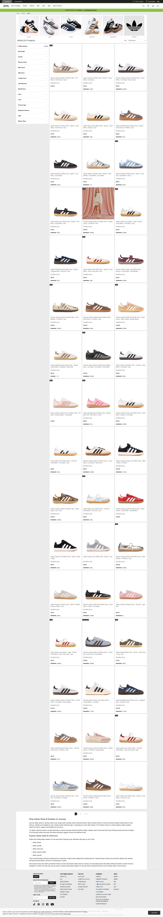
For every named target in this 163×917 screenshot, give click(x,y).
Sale (115, 886)
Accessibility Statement (102, 889)
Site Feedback (63, 894)
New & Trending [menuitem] (15, 6)
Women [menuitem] (32, 6)
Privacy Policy (100, 881)
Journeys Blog (82, 881)
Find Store (52, 897)
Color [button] (19, 94)
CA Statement (99, 892)
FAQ (61, 879)
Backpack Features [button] (23, 110)
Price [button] (19, 99)
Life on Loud (81, 876)
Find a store (36, 894)
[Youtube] (53, 904)
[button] (158, 2)
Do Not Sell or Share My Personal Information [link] (102, 900)
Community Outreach (101, 879)
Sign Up (36, 876)
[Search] (143, 6)
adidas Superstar (38, 849)
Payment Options (64, 892)
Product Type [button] (22, 105)
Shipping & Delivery (65, 886)
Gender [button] (20, 57)
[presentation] (16, 6)
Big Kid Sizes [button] (22, 89)
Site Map (62, 897)
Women (115, 879)
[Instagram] (43, 904)
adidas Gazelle (37, 846)
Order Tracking (139, 1)
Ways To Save (81, 884)
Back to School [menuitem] (57, 6)
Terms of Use (99, 886)
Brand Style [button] (21, 51)
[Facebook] (48, 904)
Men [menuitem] (38, 6)
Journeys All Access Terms (103, 894)
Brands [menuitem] (25, 6)
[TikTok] (35, 904)
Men (115, 881)
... (82, 813)
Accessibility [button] (151, 1)
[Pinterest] (39, 904)
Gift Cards (81, 889)
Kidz (115, 884)
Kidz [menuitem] (43, 6)
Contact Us (63, 876)
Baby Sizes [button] (21, 73)
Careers (98, 876)
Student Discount (83, 886)
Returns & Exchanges (66, 884)
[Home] (6, 6)
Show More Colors (55, 83)
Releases (116, 889)
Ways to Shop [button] (22, 121)
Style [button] (19, 115)
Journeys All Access (84, 879)
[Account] (153, 6)
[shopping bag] (158, 6)
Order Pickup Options (66, 889)
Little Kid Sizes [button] (22, 83)
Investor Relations (101, 897)
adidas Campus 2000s (39, 852)
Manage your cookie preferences (42, 912)
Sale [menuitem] (49, 6)
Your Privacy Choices (104, 884)
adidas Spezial (37, 855)
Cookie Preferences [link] (101, 903)
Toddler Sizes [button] (22, 78)
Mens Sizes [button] (21, 67)
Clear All (46, 46)
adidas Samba (37, 842)
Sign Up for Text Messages (40, 880)
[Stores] (148, 6)
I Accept (154, 913)
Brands (116, 876)
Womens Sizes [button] (22, 62)
